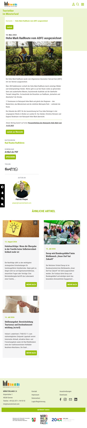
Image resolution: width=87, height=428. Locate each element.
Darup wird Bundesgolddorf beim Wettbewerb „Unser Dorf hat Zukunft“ (60, 256)
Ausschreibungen (65, 391)
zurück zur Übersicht (15, 132)
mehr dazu (31, 284)
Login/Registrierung (38, 402)
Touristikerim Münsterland (11, 12)
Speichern (10, 157)
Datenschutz (36, 398)
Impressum (35, 395)
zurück (9, 27)
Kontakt (34, 391)
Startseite (9, 21)
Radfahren (19, 143)
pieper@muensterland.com (21, 203)
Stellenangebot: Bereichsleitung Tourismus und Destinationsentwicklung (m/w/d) (19, 325)
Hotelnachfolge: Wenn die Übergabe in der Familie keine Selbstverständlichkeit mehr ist (21, 249)
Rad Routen (10, 143)
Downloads (63, 395)
